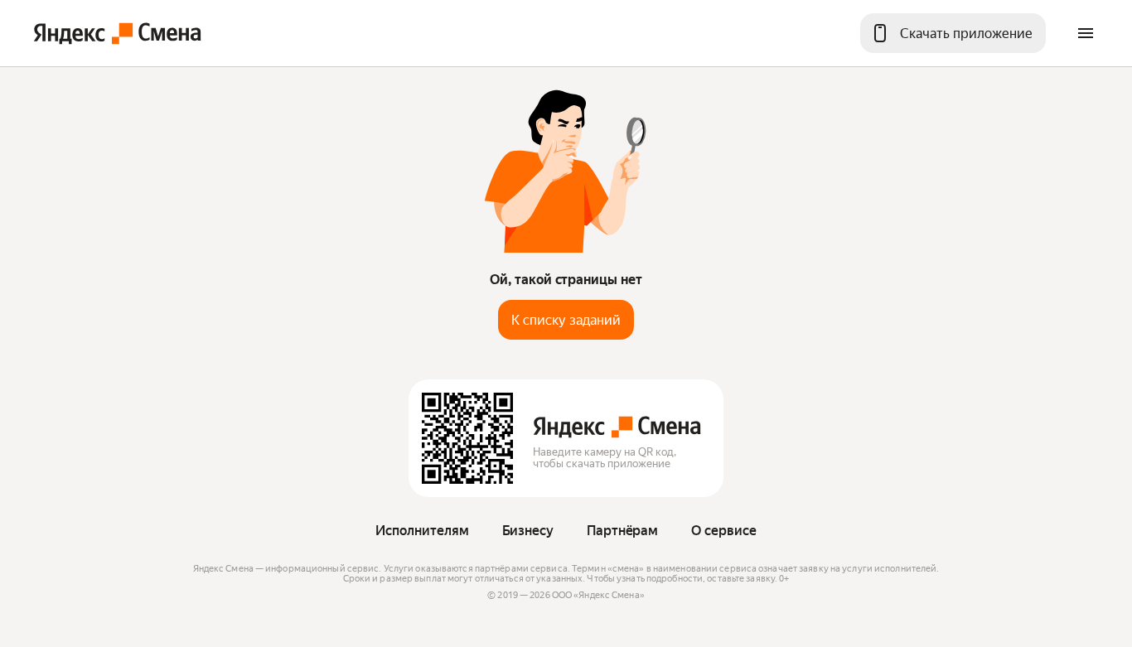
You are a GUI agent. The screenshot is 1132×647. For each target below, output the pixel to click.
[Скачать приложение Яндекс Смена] (467, 438)
